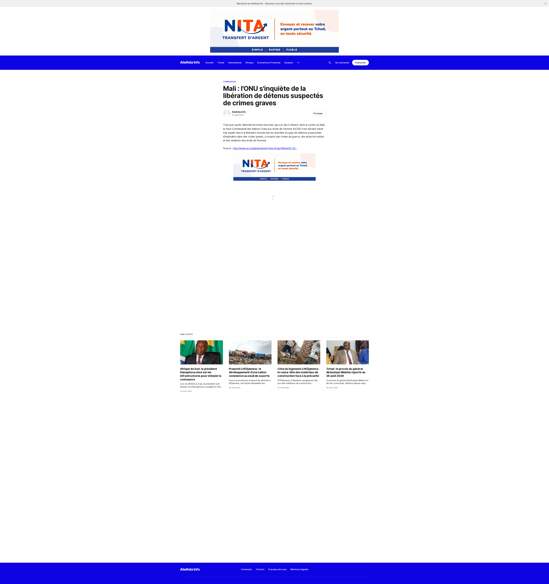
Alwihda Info (190, 62)
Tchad (220, 62)
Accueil (209, 62)
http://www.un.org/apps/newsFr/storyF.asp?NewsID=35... (265, 148)
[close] (545, 3)
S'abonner (360, 62)
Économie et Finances (268, 62)
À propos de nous (277, 569)
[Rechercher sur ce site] (330, 62)
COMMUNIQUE (229, 81)
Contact (260, 569)
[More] (298, 62)
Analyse (288, 62)
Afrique (249, 62)
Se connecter (342, 62)
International (234, 62)
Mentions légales (299, 569)
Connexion (246, 569)
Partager (318, 113)
